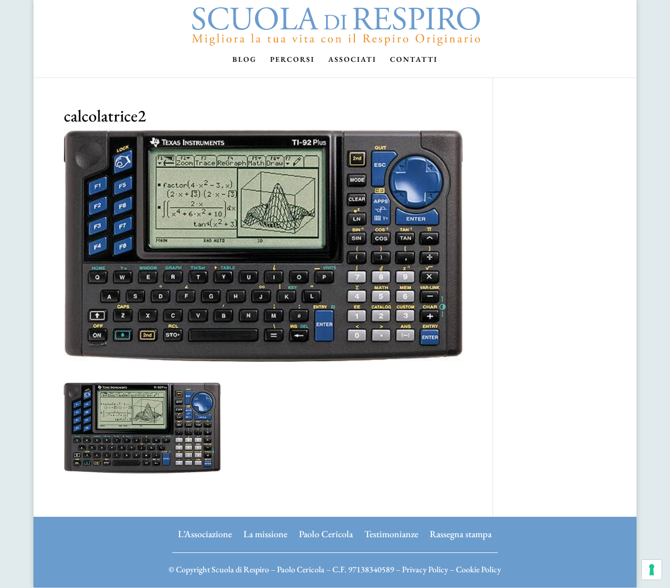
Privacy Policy (425, 569)
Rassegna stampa (461, 533)
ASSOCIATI (352, 60)
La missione (265, 533)
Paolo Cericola (326, 533)
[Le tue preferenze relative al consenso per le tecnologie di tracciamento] (652, 570)
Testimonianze (391, 533)
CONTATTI (414, 60)
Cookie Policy (478, 569)
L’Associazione (205, 533)
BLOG (244, 60)
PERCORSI (292, 60)
